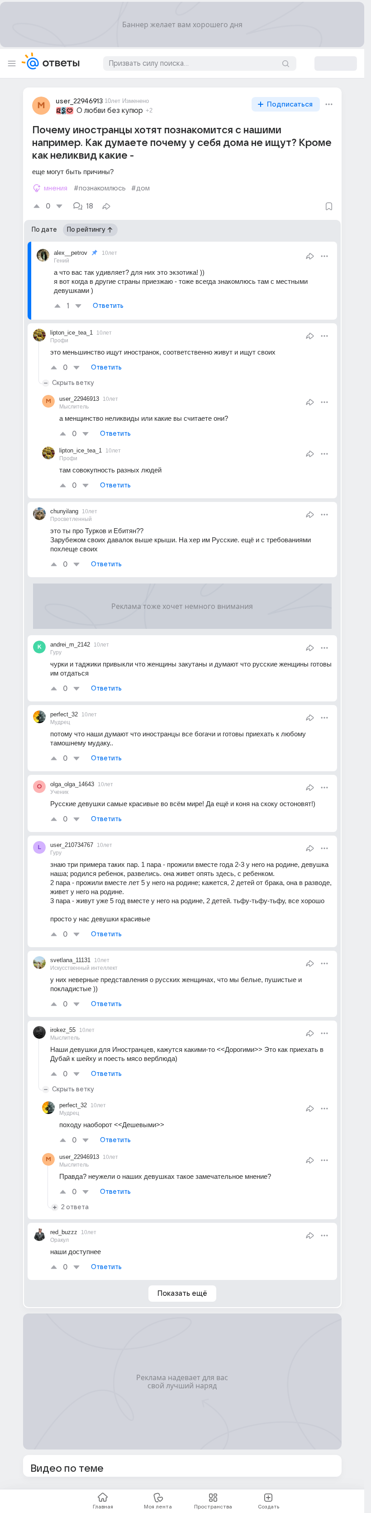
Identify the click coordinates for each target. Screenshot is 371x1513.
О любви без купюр (109, 111)
